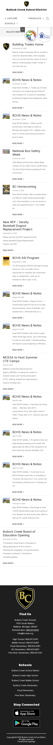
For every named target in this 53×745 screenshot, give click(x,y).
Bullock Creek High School (25, 675)
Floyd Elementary (25, 690)
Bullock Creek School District (25, 670)
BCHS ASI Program (25, 258)
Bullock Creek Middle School (25, 680)
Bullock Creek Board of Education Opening (19, 533)
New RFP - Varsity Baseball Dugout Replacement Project (17, 225)
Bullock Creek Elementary (25, 685)
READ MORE (18, 72)
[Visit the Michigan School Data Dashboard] (44, 34)
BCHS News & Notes (27, 80)
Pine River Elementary (25, 695)
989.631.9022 (32, 630)
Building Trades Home (27, 44)
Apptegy (31, 741)
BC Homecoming (24, 186)
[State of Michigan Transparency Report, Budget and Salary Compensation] (31, 34)
